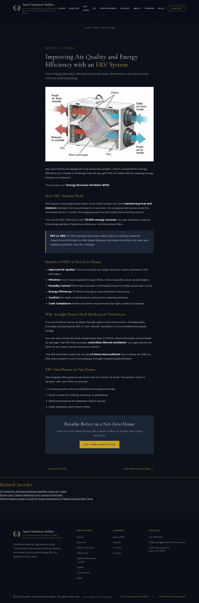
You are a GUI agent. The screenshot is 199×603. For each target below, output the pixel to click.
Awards (149, 8)
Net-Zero (86, 8)
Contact (176, 8)
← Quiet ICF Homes (55, 468)
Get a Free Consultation (99, 445)
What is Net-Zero (86, 547)
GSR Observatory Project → (139, 468)
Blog (161, 8)
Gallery (125, 8)
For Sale (117, 547)
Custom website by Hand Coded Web (97, 597)
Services (74, 8)
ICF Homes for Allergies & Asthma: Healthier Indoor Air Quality (33, 491)
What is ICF (83, 553)
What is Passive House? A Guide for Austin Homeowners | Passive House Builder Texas (46, 499)
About (137, 8)
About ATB (118, 537)
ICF (94, 8)
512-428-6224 (156, 537)
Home (62, 8)
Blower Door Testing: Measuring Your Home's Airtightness (31, 495)
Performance (108, 8)
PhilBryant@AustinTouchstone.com (167, 542)
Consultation (83, 572)
